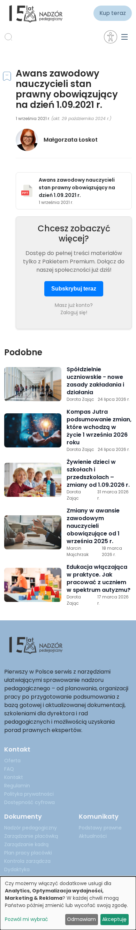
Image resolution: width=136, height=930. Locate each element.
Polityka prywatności (29, 793)
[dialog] (68, 903)
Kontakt (13, 777)
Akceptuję (114, 919)
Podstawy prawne (100, 827)
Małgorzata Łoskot (71, 140)
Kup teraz (112, 13)
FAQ (9, 768)
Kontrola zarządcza (27, 861)
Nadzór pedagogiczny (30, 827)
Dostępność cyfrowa (29, 802)
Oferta (12, 760)
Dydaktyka (17, 869)
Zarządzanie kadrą (26, 844)
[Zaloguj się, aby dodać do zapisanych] (7, 77)
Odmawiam (81, 919)
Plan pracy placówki (28, 852)
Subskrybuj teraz (73, 289)
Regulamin (17, 785)
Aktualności (93, 836)
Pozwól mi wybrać (26, 919)
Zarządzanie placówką (31, 836)
